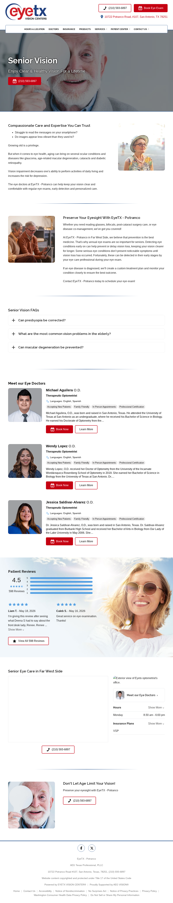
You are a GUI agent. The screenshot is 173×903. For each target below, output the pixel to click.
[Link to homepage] (32, 11)
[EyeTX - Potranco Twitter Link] (91, 848)
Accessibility (45, 891)
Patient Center (119, 29)
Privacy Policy (149, 891)
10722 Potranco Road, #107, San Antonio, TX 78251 (136, 16)
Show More (15, 629)
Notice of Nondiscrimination (70, 891)
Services (100, 29)
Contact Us (140, 29)
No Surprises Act (97, 891)
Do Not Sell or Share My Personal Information (115, 895)
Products (85, 29)
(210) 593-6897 (117, 871)
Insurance (69, 29)
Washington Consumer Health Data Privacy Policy (60, 895)
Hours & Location (34, 29)
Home (16, 891)
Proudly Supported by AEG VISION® (109, 884)
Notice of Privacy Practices (124, 891)
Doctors (54, 29)
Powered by (65, 884)
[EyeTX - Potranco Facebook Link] (81, 848)
